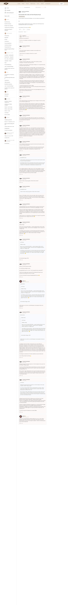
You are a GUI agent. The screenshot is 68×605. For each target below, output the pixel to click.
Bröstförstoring (21, 16)
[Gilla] (19, 29)
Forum (38, 3)
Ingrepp (18, 3)
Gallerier (42, 3)
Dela (29, 29)
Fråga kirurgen (32, 3)
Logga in (61, 3)
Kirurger (27, 3)
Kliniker (23, 3)
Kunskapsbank (47, 3)
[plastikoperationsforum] (5, 3)
